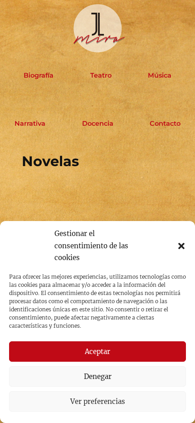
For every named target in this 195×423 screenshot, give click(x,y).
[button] (181, 246)
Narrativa (30, 123)
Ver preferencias (97, 401)
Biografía (39, 75)
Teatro (101, 75)
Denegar (98, 376)
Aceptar (97, 351)
